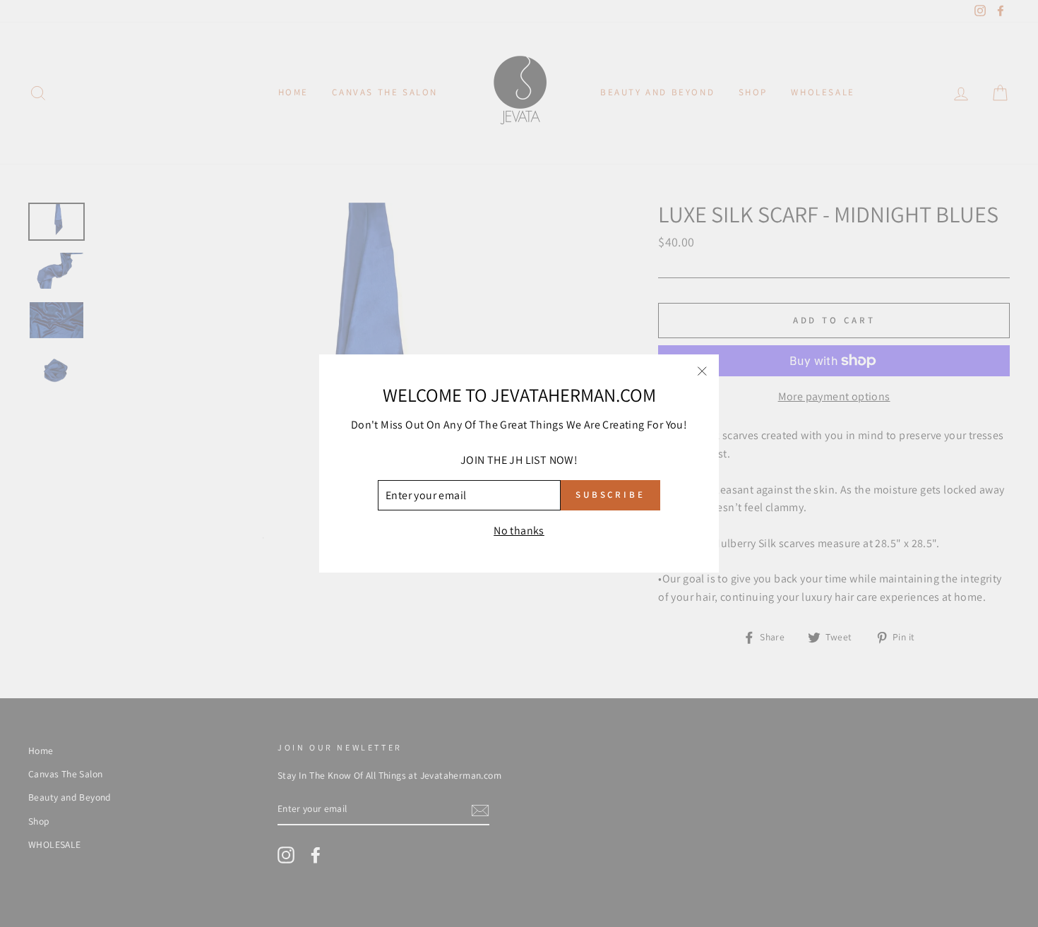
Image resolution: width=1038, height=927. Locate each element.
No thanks (519, 530)
